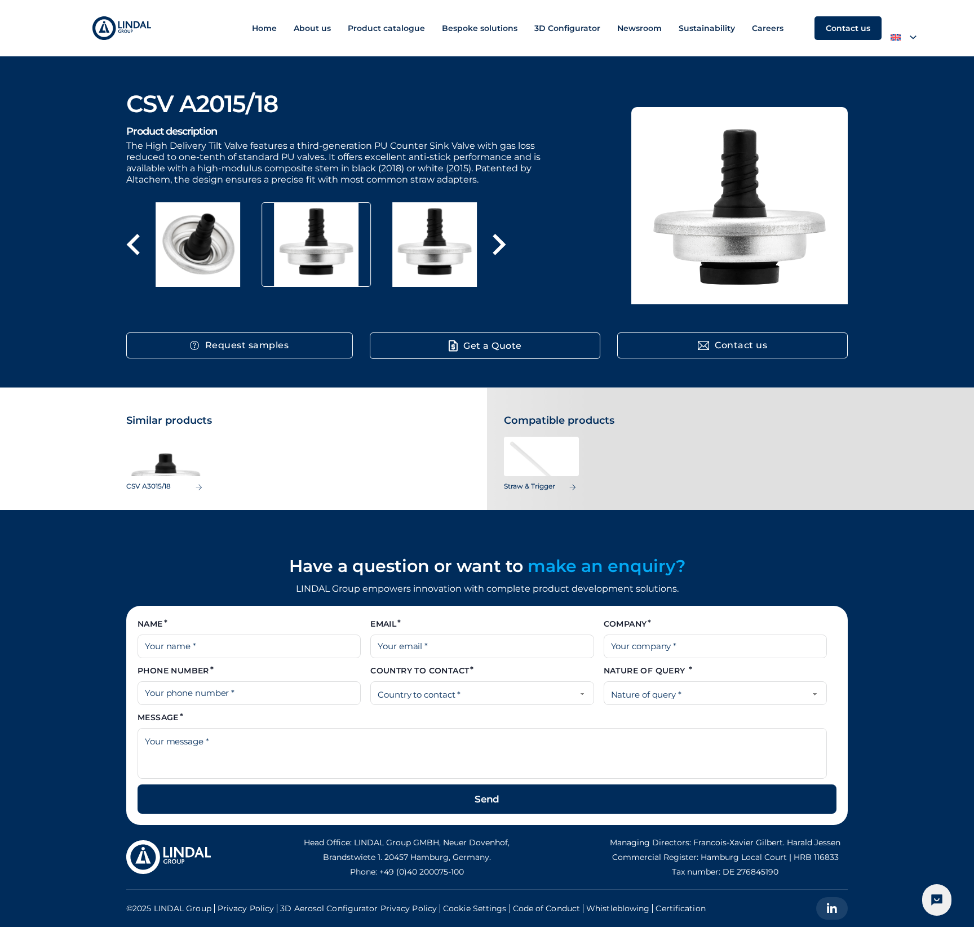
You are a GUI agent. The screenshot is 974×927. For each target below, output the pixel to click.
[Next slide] (498, 244)
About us (312, 28)
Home (264, 28)
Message (158, 717)
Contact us (848, 28)
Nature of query (646, 671)
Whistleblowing (617, 908)
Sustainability (707, 28)
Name (150, 624)
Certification (680, 908)
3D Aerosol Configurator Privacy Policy (358, 908)
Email (383, 624)
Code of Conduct (547, 908)
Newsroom (639, 28)
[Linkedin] (832, 908)
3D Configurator (567, 28)
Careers (767, 28)
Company (625, 624)
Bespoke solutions (479, 28)
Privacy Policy (246, 908)
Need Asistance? (936, 900)
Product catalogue (386, 28)
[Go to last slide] (135, 244)
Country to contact (419, 671)
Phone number (173, 671)
